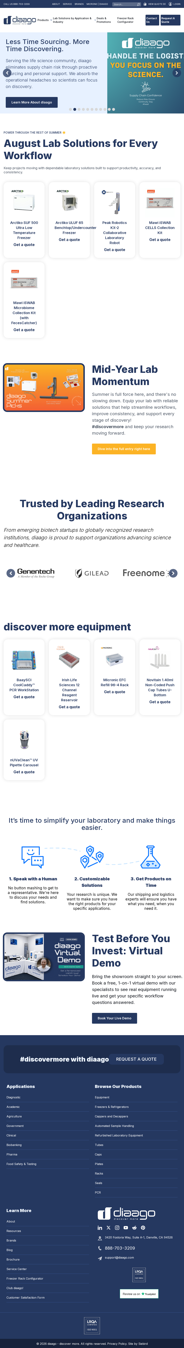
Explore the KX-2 (25, 96)
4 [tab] (83, 109)
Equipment (102, 1097)
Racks (99, 1173)
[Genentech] (36, 573)
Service (67, 4)
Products (43, 20)
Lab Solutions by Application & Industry (72, 20)
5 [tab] (87, 109)
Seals (98, 1183)
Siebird (143, 1343)
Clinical (11, 1135)
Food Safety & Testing (21, 1164)
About (56, 4)
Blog (9, 1250)
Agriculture (14, 1116)
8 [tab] (100, 109)
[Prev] (7, 73)
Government (15, 1126)
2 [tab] (74, 109)
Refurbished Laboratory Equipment (119, 1135)
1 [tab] (70, 109)
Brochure (13, 1259)
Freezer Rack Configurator (125, 20)
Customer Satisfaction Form (25, 1297)
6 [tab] (92, 109)
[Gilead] (92, 573)
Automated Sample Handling (114, 1126)
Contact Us (151, 20)
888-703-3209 (21, 4)
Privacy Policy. (117, 1343)
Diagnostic (13, 1097)
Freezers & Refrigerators (112, 1107)
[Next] (176, 73)
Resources (13, 1231)
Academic (13, 1107)
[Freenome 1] (148, 573)
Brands (79, 4)
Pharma (11, 1154)
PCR (98, 1192)
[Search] (138, 3)
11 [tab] (113, 109)
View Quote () (157, 4)
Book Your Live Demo (114, 1018)
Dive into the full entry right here (124, 449)
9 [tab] (105, 109)
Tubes (99, 1145)
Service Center (16, 1269)
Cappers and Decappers (111, 1116)
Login (177, 4)
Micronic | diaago (97, 4)
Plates (99, 1164)
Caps (98, 1154)
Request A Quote (168, 20)
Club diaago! (14, 1288)
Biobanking (14, 1145)
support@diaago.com (119, 1257)
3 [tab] (79, 109)
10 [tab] (109, 109)
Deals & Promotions (104, 20)
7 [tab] (96, 109)
